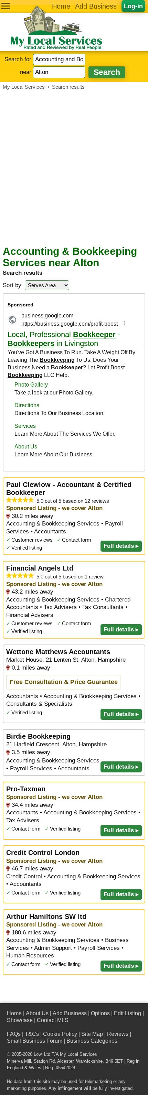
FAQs (14, 1034)
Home (61, 6)
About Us (37, 1013)
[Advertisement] (74, 168)
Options (100, 1013)
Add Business (96, 6)
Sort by (12, 285)
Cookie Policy (60, 1034)
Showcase (20, 1020)
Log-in (133, 6)
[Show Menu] (5, 6)
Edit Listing (127, 1013)
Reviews (117, 1034)
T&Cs (32, 1034)
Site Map (92, 1034)
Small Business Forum (34, 1041)
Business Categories (91, 1041)
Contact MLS (52, 1020)
